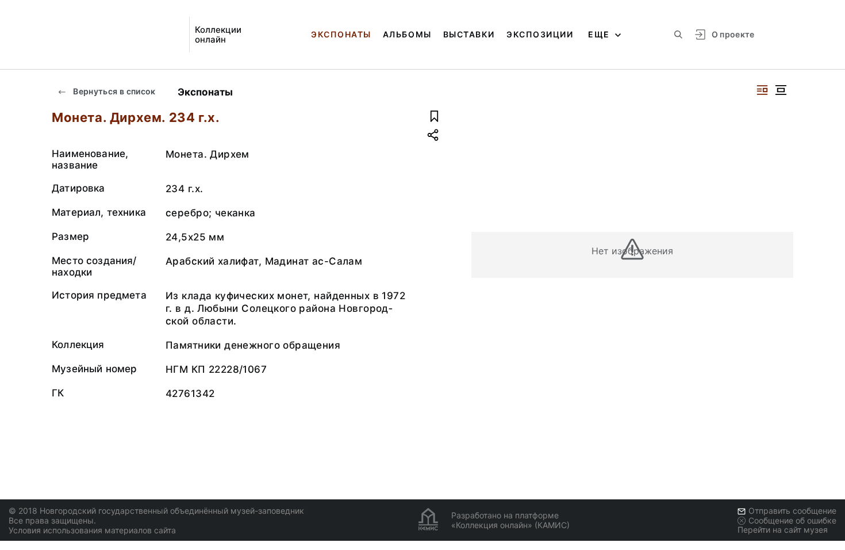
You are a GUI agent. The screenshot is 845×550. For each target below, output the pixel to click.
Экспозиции (539, 34)
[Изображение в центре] (780, 90)
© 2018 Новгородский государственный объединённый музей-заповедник (156, 510)
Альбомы (407, 34)
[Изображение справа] (762, 90)
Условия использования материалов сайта (92, 530)
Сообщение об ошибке (792, 520)
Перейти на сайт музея (783, 529)
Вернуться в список (113, 91)
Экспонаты (341, 34)
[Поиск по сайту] (678, 34)
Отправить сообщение (792, 510)
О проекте (733, 34)
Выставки (469, 34)
